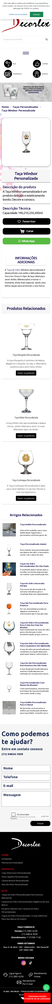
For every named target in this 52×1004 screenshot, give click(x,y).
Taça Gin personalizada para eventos (34, 604)
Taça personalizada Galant (33, 544)
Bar (14, 64)
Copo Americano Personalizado (16, 873)
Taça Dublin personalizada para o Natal (33, 703)
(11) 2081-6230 (30, 931)
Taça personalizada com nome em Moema (32, 683)
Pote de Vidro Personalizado (15, 884)
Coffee (45, 64)
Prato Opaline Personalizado (15, 876)
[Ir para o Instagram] (23, 962)
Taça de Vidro (13, 269)
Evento (45, 74)
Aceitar (36, 14)
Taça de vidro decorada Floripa (32, 584)
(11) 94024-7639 (12, 754)
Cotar (29, 231)
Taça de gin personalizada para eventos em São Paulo (33, 664)
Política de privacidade (18, 14)
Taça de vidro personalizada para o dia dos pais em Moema (34, 625)
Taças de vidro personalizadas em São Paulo (34, 564)
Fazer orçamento (26, 373)
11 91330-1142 (33, 937)
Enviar (40, 823)
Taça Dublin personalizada (33, 524)
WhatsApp (28, 241)
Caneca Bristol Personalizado (15, 880)
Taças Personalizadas (25, 106)
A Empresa (6, 859)
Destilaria (17, 74)
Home (5, 106)
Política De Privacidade (12, 862)
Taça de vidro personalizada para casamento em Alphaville (35, 644)
